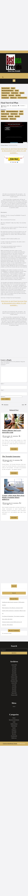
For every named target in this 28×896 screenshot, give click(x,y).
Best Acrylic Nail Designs (7, 90)
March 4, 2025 (6, 105)
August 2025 (14, 682)
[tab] (14, 80)
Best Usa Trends (14, 71)
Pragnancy (4, 95)
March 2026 (14, 674)
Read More (14, 449)
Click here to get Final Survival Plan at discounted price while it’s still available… (14, 151)
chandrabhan (14, 105)
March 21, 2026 (7, 503)
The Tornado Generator (11, 456)
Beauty (13, 88)
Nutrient (22, 92)
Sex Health (11, 95)
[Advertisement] (14, 11)
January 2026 (14, 678)
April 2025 (14, 690)
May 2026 (14, 670)
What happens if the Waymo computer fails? (12, 607)
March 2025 (14, 692)
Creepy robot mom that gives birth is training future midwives (13, 497)
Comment (3, 364)
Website (3, 396)
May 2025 (14, 688)
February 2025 (14, 694)
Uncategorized (5, 97)
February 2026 (14, 676)
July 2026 (14, 666)
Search (14, 586)
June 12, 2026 (7, 436)
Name (2, 383)
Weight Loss (13, 97)
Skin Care (18, 95)
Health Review (15, 92)
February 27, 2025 (8, 460)
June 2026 (14, 668)
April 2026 (14, 672)
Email (2, 390)
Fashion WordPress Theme (10, 743)
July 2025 (14, 684)
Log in (14, 706)
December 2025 (14, 680)
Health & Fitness (5, 92)
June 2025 (14, 686)
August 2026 (14, 664)
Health (16, 90)
